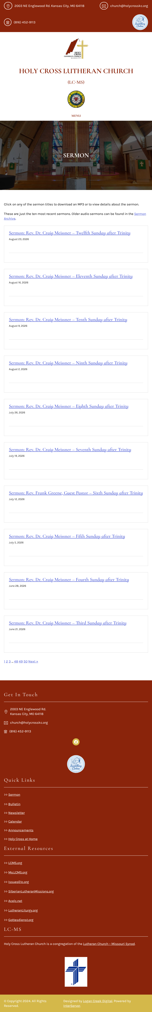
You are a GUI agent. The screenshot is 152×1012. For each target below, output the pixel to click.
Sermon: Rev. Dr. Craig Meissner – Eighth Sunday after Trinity (68, 406)
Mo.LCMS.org (17, 872)
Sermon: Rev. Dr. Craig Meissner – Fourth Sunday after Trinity (69, 579)
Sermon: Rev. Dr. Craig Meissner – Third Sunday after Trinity (67, 623)
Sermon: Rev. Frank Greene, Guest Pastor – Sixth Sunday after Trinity (76, 493)
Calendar (15, 821)
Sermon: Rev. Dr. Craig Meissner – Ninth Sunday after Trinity (68, 363)
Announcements (20, 830)
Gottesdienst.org (20, 920)
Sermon (14, 794)
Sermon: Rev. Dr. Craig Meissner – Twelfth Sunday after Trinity (69, 233)
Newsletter (16, 813)
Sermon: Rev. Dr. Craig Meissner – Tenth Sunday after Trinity (68, 319)
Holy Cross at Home (23, 839)
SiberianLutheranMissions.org (31, 891)
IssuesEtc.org (18, 882)
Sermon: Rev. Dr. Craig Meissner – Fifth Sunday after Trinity (67, 536)
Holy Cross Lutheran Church (76, 71)
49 (21, 661)
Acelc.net (15, 901)
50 (26, 661)
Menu (76, 116)
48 (16, 661)
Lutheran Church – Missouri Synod (109, 944)
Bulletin (14, 804)
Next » (33, 661)
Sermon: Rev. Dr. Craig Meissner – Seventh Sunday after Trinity (70, 449)
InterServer (71, 1006)
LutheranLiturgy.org (23, 910)
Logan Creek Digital (97, 1001)
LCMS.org (15, 863)
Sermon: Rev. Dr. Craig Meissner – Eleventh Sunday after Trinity (71, 276)
